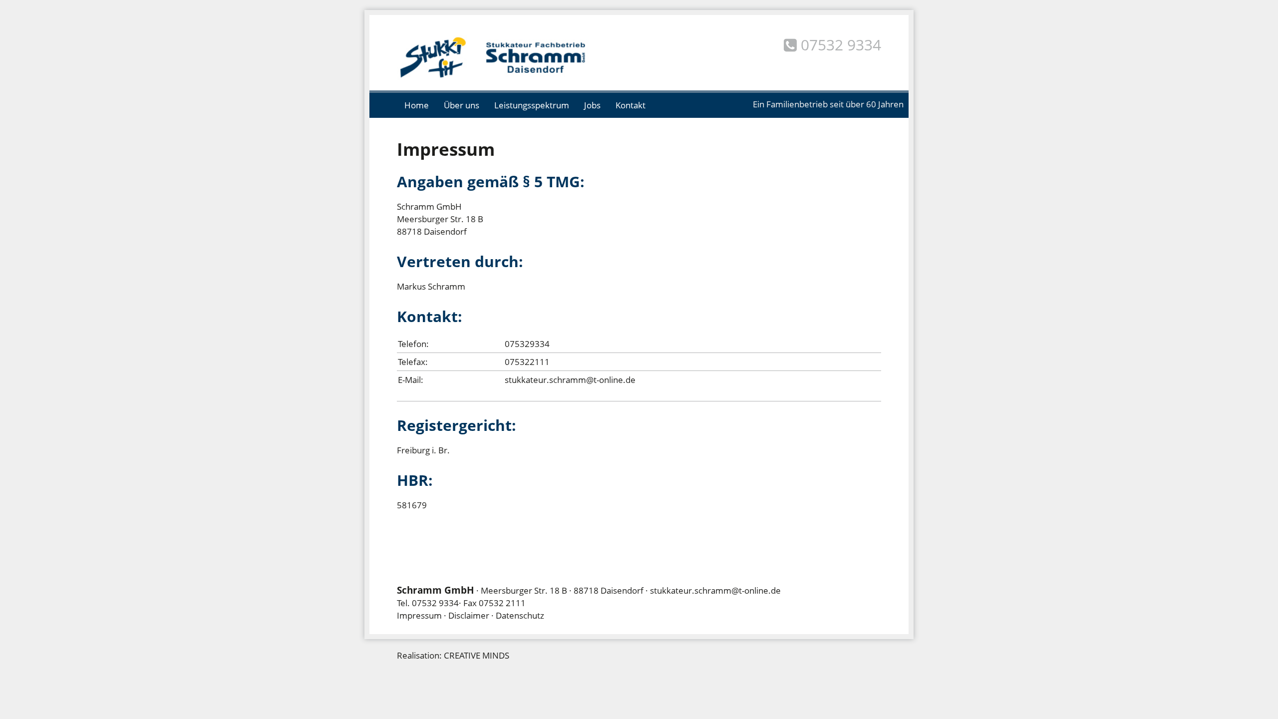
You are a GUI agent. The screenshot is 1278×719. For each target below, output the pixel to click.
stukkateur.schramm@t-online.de (570, 379)
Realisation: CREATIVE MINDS (453, 655)
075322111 (527, 361)
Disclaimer (468, 615)
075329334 (527, 344)
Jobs (592, 105)
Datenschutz (520, 615)
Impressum (419, 615)
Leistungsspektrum (531, 105)
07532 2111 (502, 603)
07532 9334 (435, 603)
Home (416, 105)
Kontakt (630, 105)
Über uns (461, 105)
